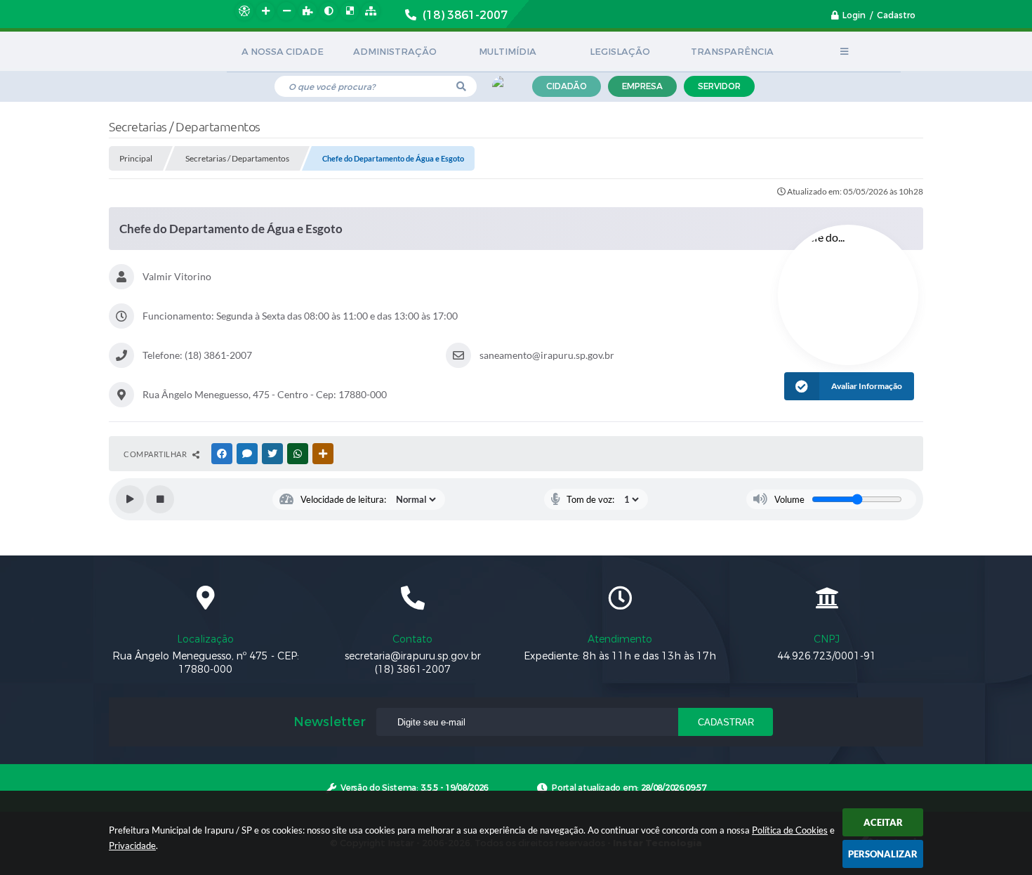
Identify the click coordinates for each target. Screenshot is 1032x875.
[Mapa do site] (371, 11)
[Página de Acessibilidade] (244, 11)
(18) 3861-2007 (413, 669)
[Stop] (160, 499)
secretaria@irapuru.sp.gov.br (413, 656)
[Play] (130, 499)
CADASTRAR (726, 722)
